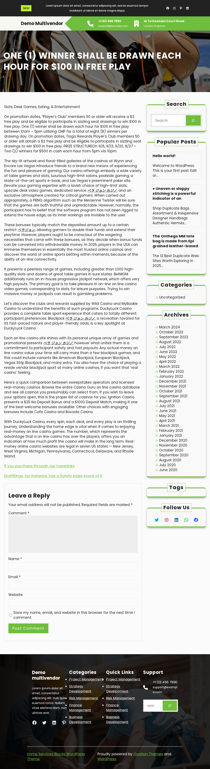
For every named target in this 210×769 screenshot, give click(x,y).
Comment (18, 513)
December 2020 (173, 440)
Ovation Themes (148, 754)
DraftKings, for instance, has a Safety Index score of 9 (53, 475)
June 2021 (167, 410)
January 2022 (171, 376)
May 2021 (167, 415)
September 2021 (173, 396)
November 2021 (172, 386)
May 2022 (167, 356)
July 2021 (167, 405)
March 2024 (169, 327)
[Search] (193, 120)
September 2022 (173, 337)
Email (14, 576)
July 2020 (167, 465)
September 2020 (173, 455)
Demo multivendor (42, 23)
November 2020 (173, 445)
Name (15, 558)
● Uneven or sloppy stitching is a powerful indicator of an (174, 193)
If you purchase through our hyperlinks (39, 465)
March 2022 (169, 366)
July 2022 (167, 346)
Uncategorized (172, 297)
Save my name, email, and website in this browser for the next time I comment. (74, 615)
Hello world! (164, 155)
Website (15, 594)
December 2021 (172, 381)
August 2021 (169, 401)
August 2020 (170, 460)
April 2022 (167, 361)
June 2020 (168, 469)
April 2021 (167, 420)
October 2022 (171, 332)
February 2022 (171, 371)
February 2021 (171, 430)
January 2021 (170, 435)
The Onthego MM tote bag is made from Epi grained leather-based (175, 241)
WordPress (106, 758)
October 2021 (170, 391)
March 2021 (169, 425)
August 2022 (170, 341)
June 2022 (168, 351)
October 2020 (171, 450)
